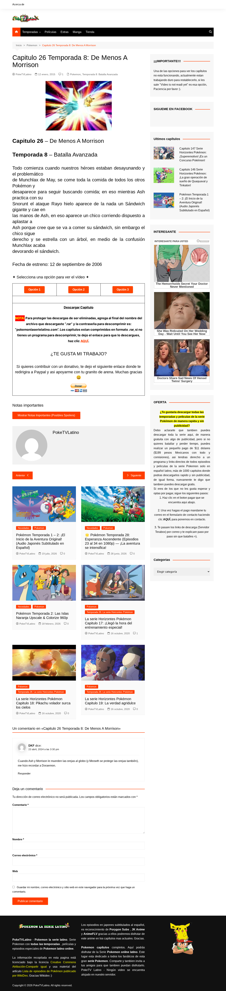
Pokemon (75, 74)
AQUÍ (84, 341)
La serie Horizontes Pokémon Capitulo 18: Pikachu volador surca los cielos (43, 703)
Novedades (23, 528)
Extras (65, 31)
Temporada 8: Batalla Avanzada (100, 74)
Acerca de (18, 4)
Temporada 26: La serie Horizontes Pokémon (110, 612)
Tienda (90, 31)
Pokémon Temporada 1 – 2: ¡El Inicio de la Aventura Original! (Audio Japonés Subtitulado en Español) (194, 202)
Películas (50, 31)
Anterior (20, 475)
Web (15, 871)
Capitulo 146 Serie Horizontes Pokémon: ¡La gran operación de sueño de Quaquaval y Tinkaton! (193, 177)
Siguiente (136, 475)
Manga (77, 31)
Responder (24, 773)
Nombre (18, 839)
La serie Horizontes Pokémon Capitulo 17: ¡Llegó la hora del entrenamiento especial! (108, 623)
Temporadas (30, 31)
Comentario (20, 804)
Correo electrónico (24, 855)
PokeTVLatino (23, 74)
